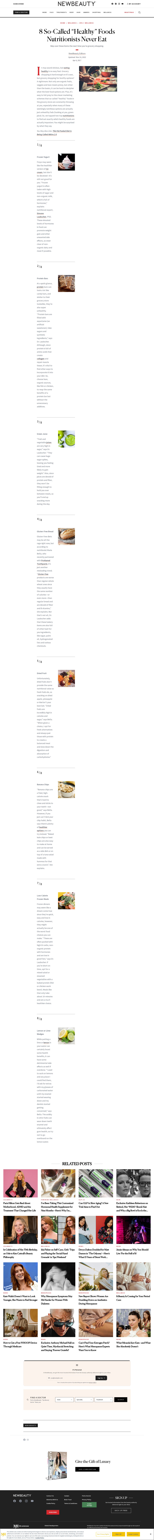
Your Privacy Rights (103, 1534)
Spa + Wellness (86, 23)
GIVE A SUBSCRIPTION (87, 1469)
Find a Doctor (86, 1496)
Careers (66, 1496)
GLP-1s (82, 1200)
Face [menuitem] (52, 12)
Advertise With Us (52, 1500)
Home (62, 23)
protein (40, 287)
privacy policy (92, 1382)
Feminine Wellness (50, 1200)
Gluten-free (43, 574)
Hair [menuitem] (78, 12)
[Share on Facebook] (24, 1440)
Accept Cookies (133, 1534)
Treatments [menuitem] (61, 12)
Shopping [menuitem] (96, 12)
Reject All (118, 1534)
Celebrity (8, 1200)
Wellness (72, 23)
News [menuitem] (45, 12)
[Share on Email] (28, 1440)
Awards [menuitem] (86, 12)
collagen (40, 358)
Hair (118, 1200)
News (81, 1246)
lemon (46, 1042)
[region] (77, 1534)
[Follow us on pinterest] (116, 4)
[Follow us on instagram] (119, 4)
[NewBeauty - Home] (77, 4)
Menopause (46, 1293)
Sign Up (100, 1378)
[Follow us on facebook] (112, 4)
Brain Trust (68, 1500)
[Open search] (139, 12)
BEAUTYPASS (129, 12)
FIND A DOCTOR (21, 12)
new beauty (30, 1425)
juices (48, 442)
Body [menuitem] (72, 12)
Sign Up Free (121, 1510)
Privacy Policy (86, 1500)
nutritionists (68, 115)
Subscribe (18, 4)
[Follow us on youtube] (122, 4)
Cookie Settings (89, 1504)
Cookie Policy (50, 1503)
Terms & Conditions (70, 1503)
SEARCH (121, 1400)
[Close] (150, 1534)
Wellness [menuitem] (107, 12)
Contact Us (50, 1496)
